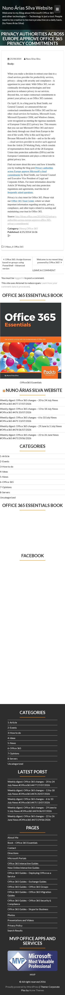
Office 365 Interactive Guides (23, 863)
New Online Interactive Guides (23, 867)
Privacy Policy (15, 925)
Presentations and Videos (21, 920)
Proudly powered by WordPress (22, 986)
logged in (19, 277)
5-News (4, 476)
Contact (12, 847)
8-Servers (5, 492)
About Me (13, 837)
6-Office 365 (7, 481)
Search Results (15, 930)
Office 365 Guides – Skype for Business (28, 909)
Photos (11, 915)
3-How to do (6, 466)
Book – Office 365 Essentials (22, 842)
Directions (13, 853)
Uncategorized (8, 497)
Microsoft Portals (17, 858)
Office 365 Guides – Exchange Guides (27, 881)
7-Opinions (6, 487)
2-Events (4, 461)
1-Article (4, 456)
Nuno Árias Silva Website (27, 8)
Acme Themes (36, 990)
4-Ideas (4, 471)
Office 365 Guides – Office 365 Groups (28, 886)
